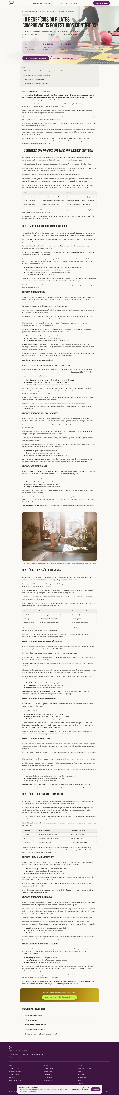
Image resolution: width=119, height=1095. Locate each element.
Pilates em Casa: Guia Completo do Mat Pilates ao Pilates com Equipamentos (38, 11)
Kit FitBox (81, 1074)
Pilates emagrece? (31, 1020)
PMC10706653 (68, 171)
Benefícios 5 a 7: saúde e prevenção (35, 79)
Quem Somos (73, 3)
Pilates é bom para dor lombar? (36, 1025)
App (56, 3)
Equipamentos (48, 1080)
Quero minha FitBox (101, 3)
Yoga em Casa (48, 1071)
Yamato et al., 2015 (77, 372)
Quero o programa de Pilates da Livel (36, 58)
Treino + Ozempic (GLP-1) (85, 1068)
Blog (66, 3)
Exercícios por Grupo (15, 1080)
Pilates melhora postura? (33, 1015)
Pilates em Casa (48, 1068)
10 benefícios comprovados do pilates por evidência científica (44, 71)
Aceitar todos (95, 1089)
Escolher (86, 1089)
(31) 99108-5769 (16, 1057)
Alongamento (48, 1074)
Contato (80, 1083)
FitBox (61, 3)
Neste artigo (26, 67)
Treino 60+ (81, 1071)
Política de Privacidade (15, 1091)
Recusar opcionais (75, 1089)
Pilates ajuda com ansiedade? (35, 1029)
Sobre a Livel (82, 1077)
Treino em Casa (37, 3)
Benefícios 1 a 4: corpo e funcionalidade (37, 75)
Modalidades (48, 3)
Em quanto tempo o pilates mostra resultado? (41, 1034)
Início (24, 11)
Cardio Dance (48, 1077)
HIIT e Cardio (13, 1077)
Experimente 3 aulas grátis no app (63, 58)
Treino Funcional (14, 1074)
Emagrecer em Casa (15, 1071)
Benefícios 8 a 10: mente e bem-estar (36, 84)
